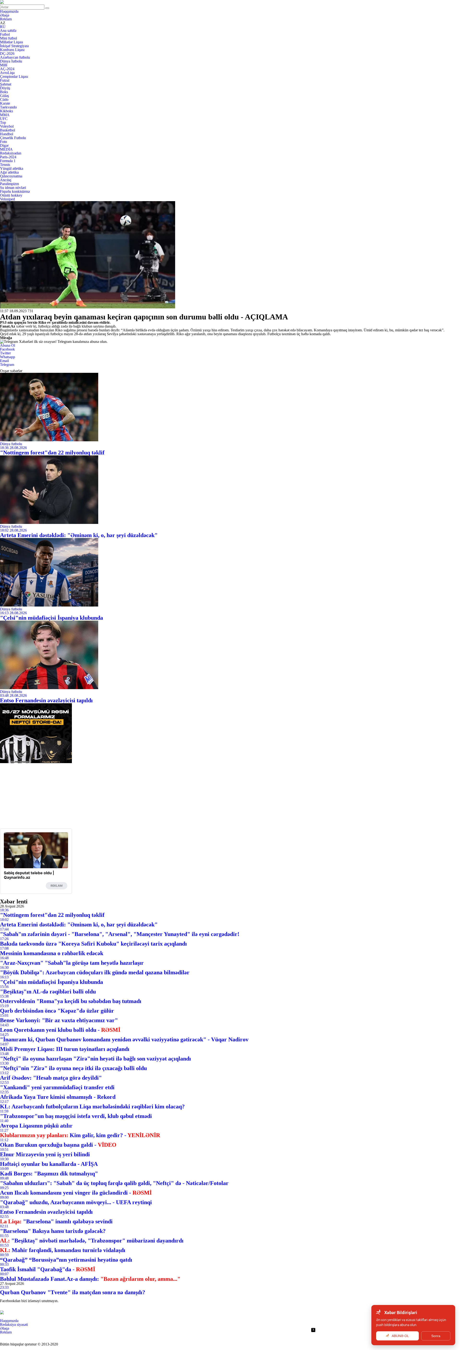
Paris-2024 (8, 157)
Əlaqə (4, 15)
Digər (4, 145)
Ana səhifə (8, 30)
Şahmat (5, 84)
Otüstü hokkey (11, 195)
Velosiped (7, 199)
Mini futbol (8, 38)
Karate (5, 103)
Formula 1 (8, 161)
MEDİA (6, 149)
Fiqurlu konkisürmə (15, 191)
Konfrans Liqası (12, 50)
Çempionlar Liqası (14, 76)
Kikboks (6, 111)
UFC (4, 119)
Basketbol (7, 130)
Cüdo (4, 99)
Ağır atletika (9, 172)
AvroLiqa (7, 73)
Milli (3, 65)
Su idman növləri (13, 188)
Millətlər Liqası (11, 42)
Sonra (435, 1336)
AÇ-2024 (7, 69)
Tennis (5, 165)
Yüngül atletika (11, 168)
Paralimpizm (9, 184)
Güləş (4, 96)
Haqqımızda (9, 11)
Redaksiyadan (10, 153)
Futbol (5, 34)
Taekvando (8, 107)
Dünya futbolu (11, 61)
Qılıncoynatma (11, 176)
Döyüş (5, 88)
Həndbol (6, 134)
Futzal (4, 80)
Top (3, 122)
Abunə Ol (7, 345)
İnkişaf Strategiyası (14, 46)
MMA (5, 115)
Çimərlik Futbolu (13, 138)
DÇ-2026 (7, 53)
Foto (3, 142)
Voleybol (7, 126)
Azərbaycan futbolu (15, 57)
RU (3, 27)
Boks (4, 92)
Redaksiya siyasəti (14, 1324)
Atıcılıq (5, 180)
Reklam (6, 19)
